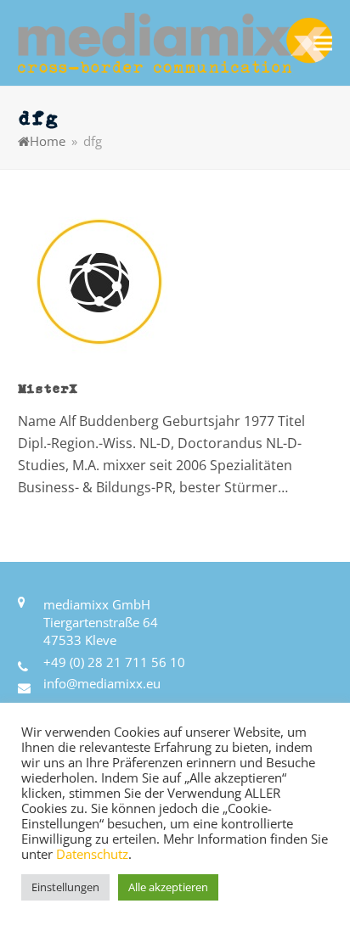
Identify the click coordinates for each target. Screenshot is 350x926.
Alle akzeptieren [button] (168, 887)
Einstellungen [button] (65, 887)
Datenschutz (92, 853)
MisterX (47, 387)
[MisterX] (97, 281)
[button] (322, 43)
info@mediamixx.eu (102, 683)
